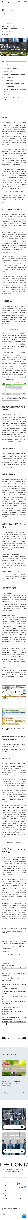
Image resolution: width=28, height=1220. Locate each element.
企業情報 (4, 1190)
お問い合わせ (5, 1198)
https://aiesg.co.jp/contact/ (10, 954)
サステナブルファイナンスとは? (11, 68)
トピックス (4, 1188)
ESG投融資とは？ (8, 71)
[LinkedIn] (13, 34)
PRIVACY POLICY (22, 1198)
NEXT (19, 1038)
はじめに (6, 65)
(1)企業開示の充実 (9, 77)
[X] (7, 34)
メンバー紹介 (5, 1193)
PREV (8, 1038)
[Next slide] (6, 1093)
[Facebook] (10, 34)
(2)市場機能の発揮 (9, 80)
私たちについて (5, 1182)
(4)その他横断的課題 (9, 86)
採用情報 (4, 1195)
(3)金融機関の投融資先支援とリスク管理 (14, 83)
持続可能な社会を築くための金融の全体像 (14, 74)
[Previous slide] (3, 1093)
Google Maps (5, 1209)
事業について (4, 1185)
